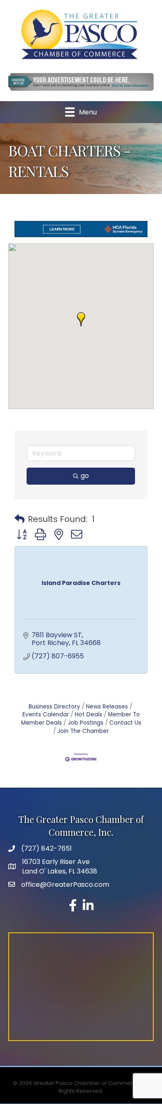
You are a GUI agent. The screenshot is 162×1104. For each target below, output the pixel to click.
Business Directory (54, 707)
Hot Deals (88, 714)
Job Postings (85, 723)
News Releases (107, 707)
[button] (81, 319)
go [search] (85, 475)
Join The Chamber (83, 731)
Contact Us (125, 723)
